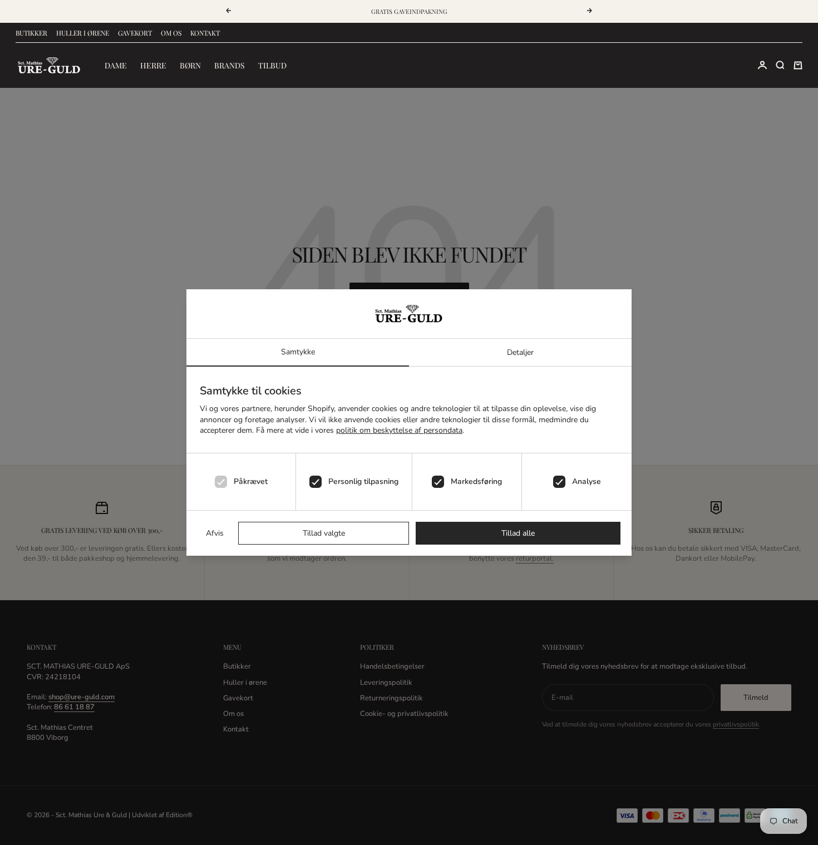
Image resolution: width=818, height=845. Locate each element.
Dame (116, 65)
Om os (171, 32)
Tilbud (272, 65)
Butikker (31, 32)
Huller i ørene (82, 32)
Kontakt (205, 32)
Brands (229, 65)
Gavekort (135, 32)
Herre (153, 65)
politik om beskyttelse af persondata (399, 430)
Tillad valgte (324, 533)
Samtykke (298, 352)
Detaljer (520, 352)
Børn (190, 65)
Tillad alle (518, 533)
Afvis (215, 533)
